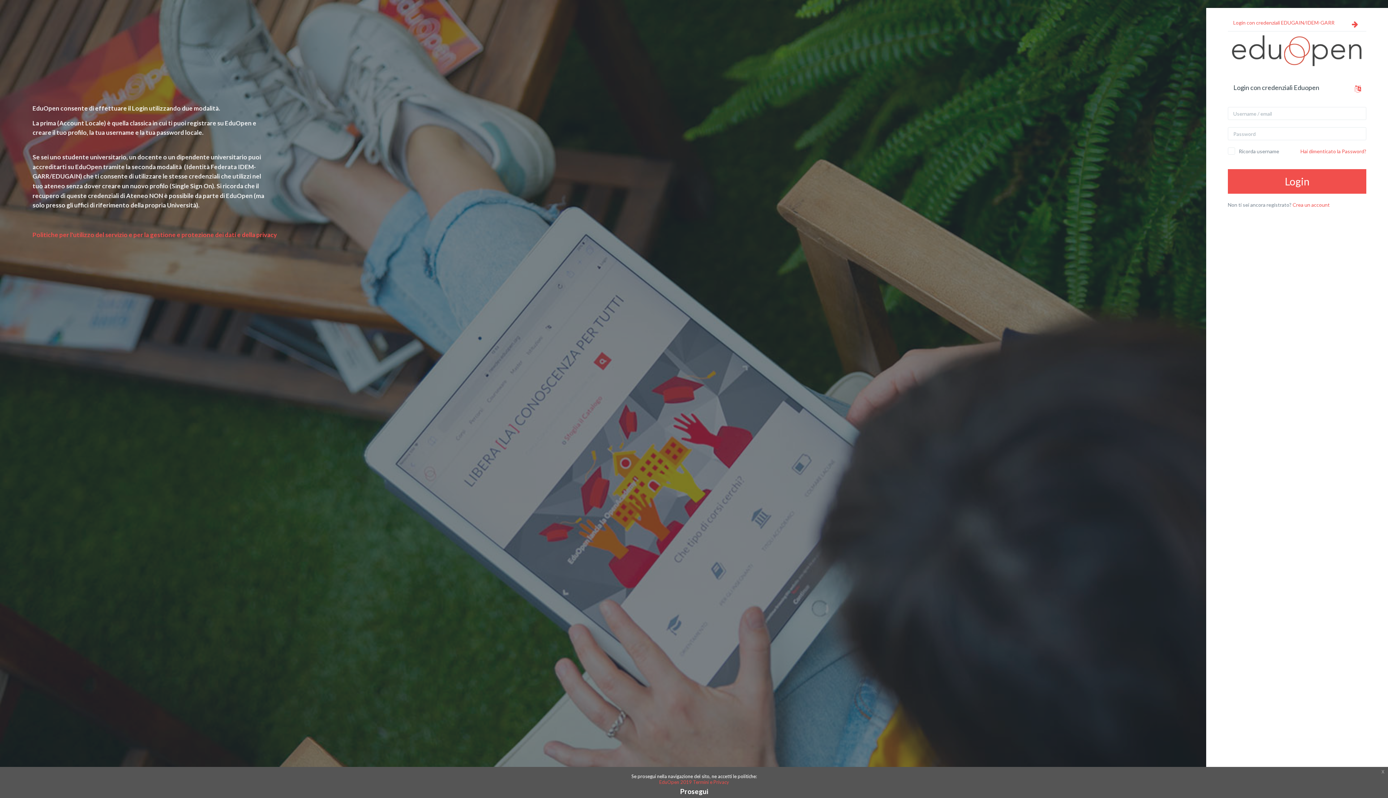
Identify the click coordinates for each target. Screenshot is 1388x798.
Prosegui (694, 791)
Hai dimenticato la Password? (1333, 151)
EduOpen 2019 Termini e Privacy (694, 782)
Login (1297, 181)
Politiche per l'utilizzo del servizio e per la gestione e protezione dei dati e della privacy (155, 235)
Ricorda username (1259, 151)
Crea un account (1311, 205)
